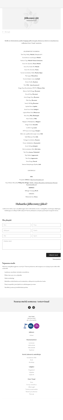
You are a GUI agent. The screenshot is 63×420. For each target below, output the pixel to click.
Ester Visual (31, 379)
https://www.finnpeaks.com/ (37, 180)
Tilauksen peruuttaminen (31, 391)
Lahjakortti (31, 374)
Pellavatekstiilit (31, 347)
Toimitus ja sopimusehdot (32, 389)
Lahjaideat (31, 372)
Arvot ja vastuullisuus (31, 384)
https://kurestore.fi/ (34, 85)
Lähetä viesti (53, 255)
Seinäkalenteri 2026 (31, 357)
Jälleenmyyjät (31, 387)
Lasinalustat (31, 343)
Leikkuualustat (31, 345)
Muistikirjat (31, 362)
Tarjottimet (31, 350)
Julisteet (31, 332)
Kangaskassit (32, 370)
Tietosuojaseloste (57, 259)
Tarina (31, 382)
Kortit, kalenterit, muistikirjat (31, 354)
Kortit (31, 360)
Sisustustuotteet (31, 340)
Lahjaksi (31, 367)
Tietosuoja (31, 394)
